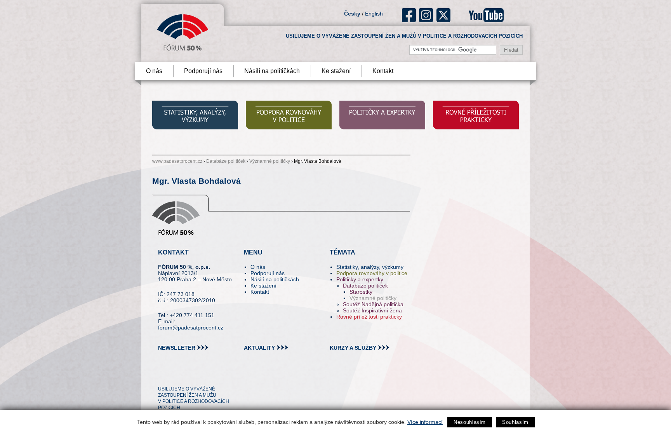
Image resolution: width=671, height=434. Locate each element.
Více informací (425, 422)
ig (426, 15)
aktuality (259, 348)
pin (176, 375)
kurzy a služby (353, 348)
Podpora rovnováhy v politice (371, 273)
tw (163, 375)
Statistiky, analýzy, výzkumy (369, 267)
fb (409, 15)
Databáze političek (225, 161)
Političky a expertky (359, 279)
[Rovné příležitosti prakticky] (476, 116)
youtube (486, 15)
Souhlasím (515, 422)
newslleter (176, 348)
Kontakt (382, 71)
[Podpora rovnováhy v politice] (289, 116)
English (374, 13)
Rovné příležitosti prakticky (369, 317)
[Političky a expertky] (382, 116)
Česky (352, 13)
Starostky (360, 292)
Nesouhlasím (470, 422)
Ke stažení (336, 71)
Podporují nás (203, 71)
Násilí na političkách (272, 71)
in (201, 375)
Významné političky (269, 161)
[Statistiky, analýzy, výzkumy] (195, 116)
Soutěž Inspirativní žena (372, 310)
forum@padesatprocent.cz (190, 327)
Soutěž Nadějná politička (373, 304)
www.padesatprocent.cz (177, 161)
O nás (154, 71)
